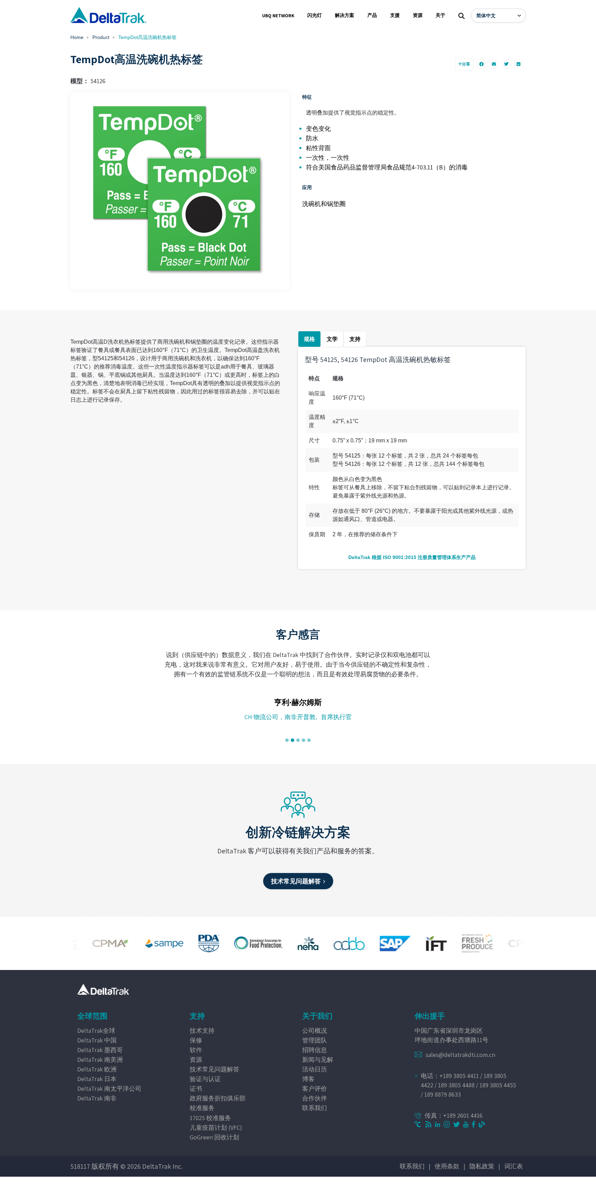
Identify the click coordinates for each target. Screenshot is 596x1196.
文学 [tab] (332, 339)
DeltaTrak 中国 (97, 1040)
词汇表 (513, 1166)
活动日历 (314, 1069)
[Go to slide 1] (287, 740)
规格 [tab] (309, 339)
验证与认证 (205, 1079)
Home (76, 37)
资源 (196, 1059)
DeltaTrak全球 (96, 1031)
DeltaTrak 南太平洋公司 (109, 1088)
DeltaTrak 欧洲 (97, 1069)
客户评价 (314, 1088)
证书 (196, 1088)
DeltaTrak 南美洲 (100, 1059)
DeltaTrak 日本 (97, 1079)
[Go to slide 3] (298, 740)
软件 (196, 1050)
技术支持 (202, 1031)
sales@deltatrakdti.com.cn (460, 1055)
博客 (308, 1079)
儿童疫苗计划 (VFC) (216, 1127)
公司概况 (314, 1031)
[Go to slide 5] (309, 740)
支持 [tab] (354, 339)
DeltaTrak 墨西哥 (100, 1050)
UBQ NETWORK (278, 15)
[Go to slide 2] (292, 740)
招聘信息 (314, 1050)
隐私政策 (481, 1166)
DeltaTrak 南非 (97, 1098)
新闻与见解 (317, 1059)
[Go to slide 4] (303, 740)
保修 (196, 1040)
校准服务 (202, 1108)
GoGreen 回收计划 (214, 1137)
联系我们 (314, 1108)
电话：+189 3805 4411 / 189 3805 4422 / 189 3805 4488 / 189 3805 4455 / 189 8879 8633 (468, 1085)
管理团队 (314, 1040)
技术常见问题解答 (214, 1069)
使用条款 (447, 1166)
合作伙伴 (314, 1098)
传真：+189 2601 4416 (454, 1115)
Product (100, 37)
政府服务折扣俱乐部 (218, 1098)
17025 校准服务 (210, 1118)
